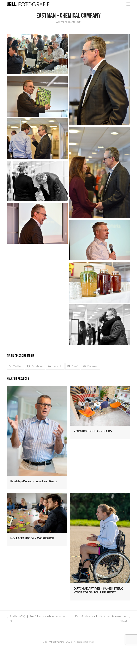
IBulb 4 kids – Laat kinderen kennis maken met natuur (98, 619)
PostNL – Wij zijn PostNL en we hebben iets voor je (36, 619)
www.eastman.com (68, 22)
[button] (128, 4)
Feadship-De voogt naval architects (33, 481)
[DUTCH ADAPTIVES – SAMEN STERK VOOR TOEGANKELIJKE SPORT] (100, 537)
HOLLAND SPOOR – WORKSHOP (32, 538)
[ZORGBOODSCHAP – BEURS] (100, 405)
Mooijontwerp (56, 641)
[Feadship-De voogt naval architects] (37, 430)
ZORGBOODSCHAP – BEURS (93, 431)
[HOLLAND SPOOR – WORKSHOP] (37, 512)
